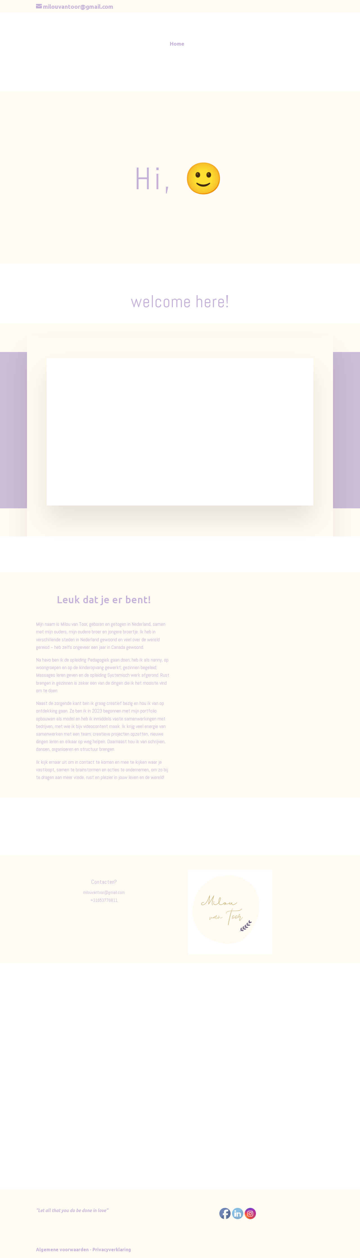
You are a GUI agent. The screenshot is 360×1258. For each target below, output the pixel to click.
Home (177, 44)
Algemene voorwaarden (62, 1249)
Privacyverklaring (112, 1249)
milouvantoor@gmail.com (104, 892)
